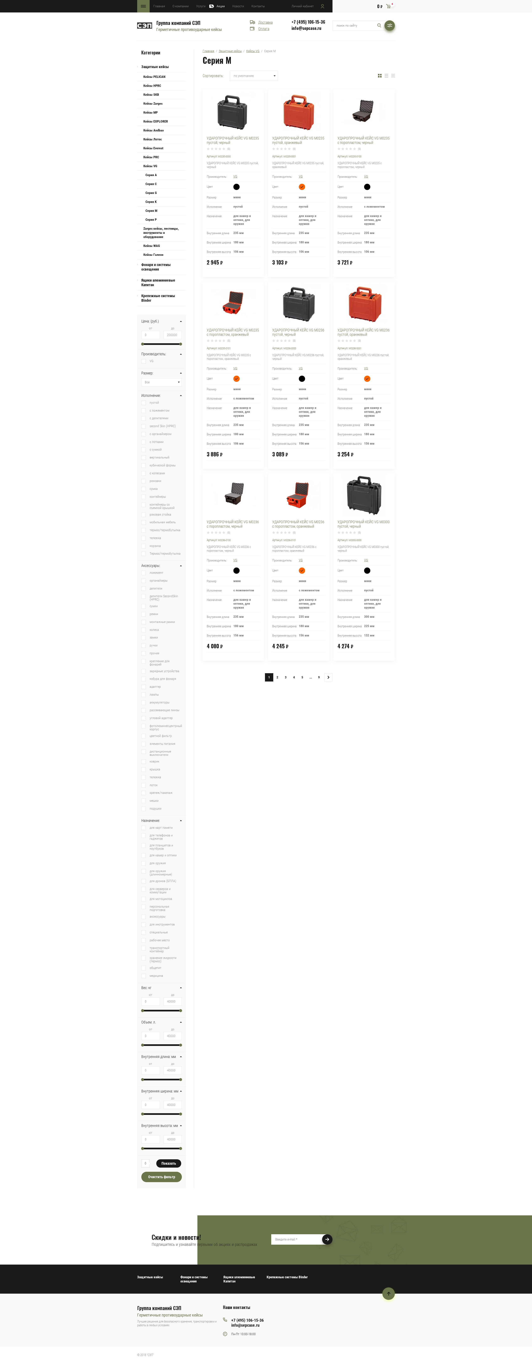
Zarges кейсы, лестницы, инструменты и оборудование (161, 233)
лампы (154, 694)
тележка (155, 538)
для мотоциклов (161, 899)
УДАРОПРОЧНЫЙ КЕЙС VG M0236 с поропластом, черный (233, 524)
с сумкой (156, 449)
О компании (180, 6)
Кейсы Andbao (153, 130)
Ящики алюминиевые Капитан (158, 282)
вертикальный (159, 457)
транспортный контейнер (159, 949)
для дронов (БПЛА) (163, 881)
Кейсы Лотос (152, 139)
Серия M (151, 211)
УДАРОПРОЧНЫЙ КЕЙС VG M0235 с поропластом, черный (363, 140)
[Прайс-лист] (393, 76)
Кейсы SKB (151, 95)
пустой (154, 402)
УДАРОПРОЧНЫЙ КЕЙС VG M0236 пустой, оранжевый (363, 332)
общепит (155, 968)
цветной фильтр (161, 736)
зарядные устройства (164, 671)
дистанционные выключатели (160, 752)
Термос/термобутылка (165, 553)
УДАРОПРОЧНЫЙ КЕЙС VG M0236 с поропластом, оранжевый (298, 524)
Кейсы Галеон (153, 255)
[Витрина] (380, 76)
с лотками (157, 442)
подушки (155, 808)
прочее (154, 653)
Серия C (151, 184)
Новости (238, 6)
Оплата (263, 29)
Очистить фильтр (161, 1177)
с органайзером (160, 434)
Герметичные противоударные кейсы (189, 29)
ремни (154, 614)
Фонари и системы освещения (156, 266)
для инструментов (162, 924)
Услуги (201, 6)
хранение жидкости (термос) (163, 959)
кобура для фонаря (163, 678)
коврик (154, 761)
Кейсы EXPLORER (155, 121)
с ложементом (159, 410)
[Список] (386, 76)
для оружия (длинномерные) (161, 872)
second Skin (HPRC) (163, 426)
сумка (154, 488)
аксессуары (157, 916)
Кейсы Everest (153, 148)
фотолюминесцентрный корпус (166, 727)
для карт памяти (161, 827)
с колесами (157, 473)
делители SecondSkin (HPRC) (164, 597)
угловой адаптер (161, 718)
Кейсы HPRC (152, 86)
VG (152, 361)
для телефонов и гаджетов (161, 836)
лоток (154, 785)
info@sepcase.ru (306, 28)
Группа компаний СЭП (178, 22)
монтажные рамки (162, 622)
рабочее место (160, 940)
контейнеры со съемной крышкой (162, 506)
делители (156, 588)
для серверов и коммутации (160, 890)
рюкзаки (155, 481)
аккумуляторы (159, 702)
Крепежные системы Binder (158, 298)
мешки (154, 800)
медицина (156, 975)
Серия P (151, 220)
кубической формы (163, 465)
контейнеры (158, 496)
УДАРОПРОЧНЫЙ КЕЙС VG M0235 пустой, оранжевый (298, 140)
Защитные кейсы (155, 67)
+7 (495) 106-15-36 (308, 22)
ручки (154, 645)
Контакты (258, 6)
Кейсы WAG (151, 246)
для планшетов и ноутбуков (161, 846)
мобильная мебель (163, 522)
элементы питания (162, 743)
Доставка (265, 22)
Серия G (151, 193)
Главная (159, 6)
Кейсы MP (150, 112)
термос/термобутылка (165, 530)
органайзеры (158, 580)
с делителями (159, 418)
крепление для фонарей (160, 662)
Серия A (151, 175)
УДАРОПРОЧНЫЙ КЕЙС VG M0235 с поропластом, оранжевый (233, 332)
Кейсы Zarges (153, 103)
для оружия (158, 863)
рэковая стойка (160, 514)
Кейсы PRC (151, 157)
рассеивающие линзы (164, 710)
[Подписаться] (327, 1239)
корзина (155, 546)
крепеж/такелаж (161, 792)
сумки (154, 606)
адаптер (155, 686)
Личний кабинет (303, 6)
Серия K (151, 202)
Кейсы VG (150, 166)
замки (154, 637)
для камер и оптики (163, 855)
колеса (154, 629)
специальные (159, 932)
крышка (155, 769)
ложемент (156, 572)
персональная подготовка (159, 908)
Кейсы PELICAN (154, 77)
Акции (221, 6)
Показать (168, 1163)
